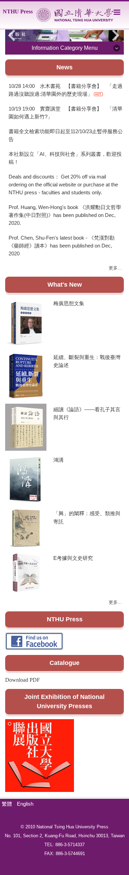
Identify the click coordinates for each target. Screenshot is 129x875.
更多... (115, 267)
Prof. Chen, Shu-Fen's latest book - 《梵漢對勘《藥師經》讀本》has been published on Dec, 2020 (62, 245)
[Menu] (117, 12)
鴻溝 (58, 460)
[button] (13, 35)
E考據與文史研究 (73, 558)
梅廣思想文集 (68, 303)
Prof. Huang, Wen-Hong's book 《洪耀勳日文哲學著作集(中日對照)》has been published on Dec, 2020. (65, 215)
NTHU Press (18, 11)
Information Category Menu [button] (65, 48)
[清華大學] (75, 15)
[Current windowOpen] (64, 36)
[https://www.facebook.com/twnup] (39, 755)
